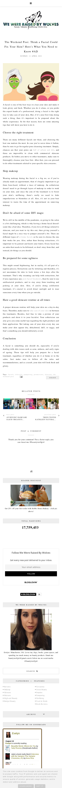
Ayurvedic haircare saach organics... (16, 418)
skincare (48, 374)
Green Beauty (41, 689)
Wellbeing (40, 698)
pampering (28, 374)
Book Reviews (42, 704)
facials (11, 374)
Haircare (7, 695)
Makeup (7, 689)
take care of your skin (39, 310)
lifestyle (18, 374)
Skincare (7, 692)
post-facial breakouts (32, 278)
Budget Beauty (10, 701)
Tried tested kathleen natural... (45, 418)
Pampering (40, 695)
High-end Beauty (11, 698)
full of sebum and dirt (43, 150)
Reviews (7, 686)
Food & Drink (41, 701)
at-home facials (26, 237)
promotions (38, 374)
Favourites (40, 686)
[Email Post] (20, 376)
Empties (39, 692)
